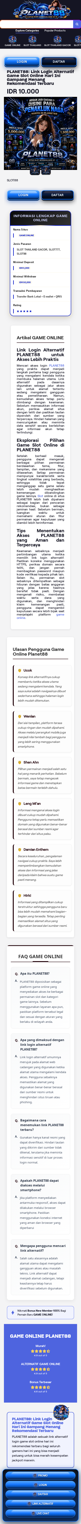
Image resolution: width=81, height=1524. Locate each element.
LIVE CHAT (43, 1514)
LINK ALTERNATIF (42, 1505)
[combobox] (36, 24)
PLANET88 (56, 365)
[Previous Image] (7, 134)
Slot (40, 496)
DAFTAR (59, 61)
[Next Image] (74, 134)
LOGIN (22, 61)
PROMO (43, 1474)
